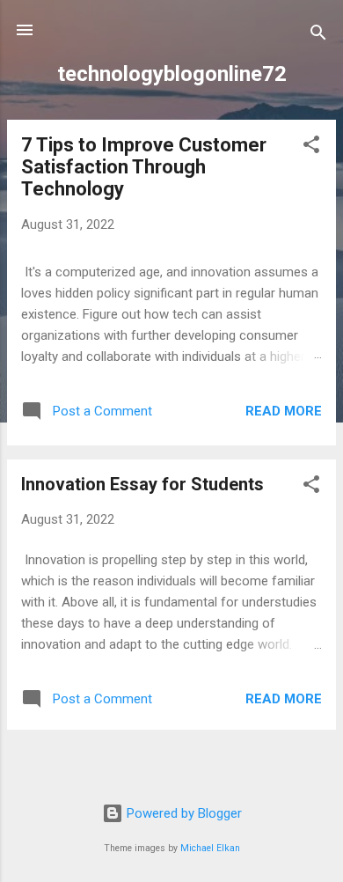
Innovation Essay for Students (142, 484)
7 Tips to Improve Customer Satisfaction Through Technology (143, 167)
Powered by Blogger (182, 813)
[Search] (318, 35)
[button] (311, 147)
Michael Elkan (210, 848)
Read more (283, 411)
